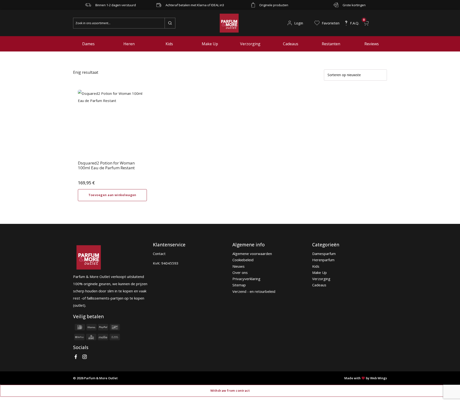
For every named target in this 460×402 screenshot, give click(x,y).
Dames (88, 43)
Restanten (331, 43)
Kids (169, 43)
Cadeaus (290, 43)
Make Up (210, 43)
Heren (129, 43)
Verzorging (250, 43)
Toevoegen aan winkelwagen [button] (112, 195)
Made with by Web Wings (365, 378)
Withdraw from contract (230, 390)
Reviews (371, 43)
